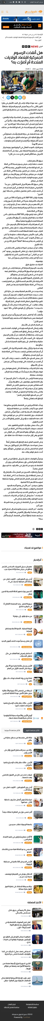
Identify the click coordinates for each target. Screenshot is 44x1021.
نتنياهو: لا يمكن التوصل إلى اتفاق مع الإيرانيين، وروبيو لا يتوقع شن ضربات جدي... (16, 939)
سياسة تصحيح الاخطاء (11, 1007)
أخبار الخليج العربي (26, 696)
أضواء (29, 572)
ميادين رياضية (27, 597)
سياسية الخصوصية (32, 1004)
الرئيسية (40, 34)
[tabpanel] (22, 814)
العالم (29, 610)
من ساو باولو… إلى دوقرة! (22, 616)
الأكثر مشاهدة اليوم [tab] (32, 730)
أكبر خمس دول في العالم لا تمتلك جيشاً (17, 812)
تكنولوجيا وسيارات (26, 647)
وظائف (29, 830)
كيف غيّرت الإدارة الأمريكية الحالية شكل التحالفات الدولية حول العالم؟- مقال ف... (15, 980)
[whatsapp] (16, 97)
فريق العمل (12, 1004)
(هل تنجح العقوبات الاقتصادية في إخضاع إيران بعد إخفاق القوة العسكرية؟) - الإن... (17, 924)
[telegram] (20, 97)
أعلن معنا (36, 2)
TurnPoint (26, 1017)
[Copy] (24, 97)
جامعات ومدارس (27, 721)
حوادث (29, 743)
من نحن (41, 2)
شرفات (29, 855)
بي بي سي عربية (29, 34)
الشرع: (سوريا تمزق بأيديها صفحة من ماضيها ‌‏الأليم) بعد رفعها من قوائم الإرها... (16, 966)
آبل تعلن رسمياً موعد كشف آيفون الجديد (16, 641)
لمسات (29, 634)
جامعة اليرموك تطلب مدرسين (20, 824)
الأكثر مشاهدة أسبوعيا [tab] (12, 730)
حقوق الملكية (32, 1007)
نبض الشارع (28, 585)
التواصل (32, 2)
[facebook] (8, 97)
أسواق (29, 672)
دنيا (30, 684)
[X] (12, 97)
